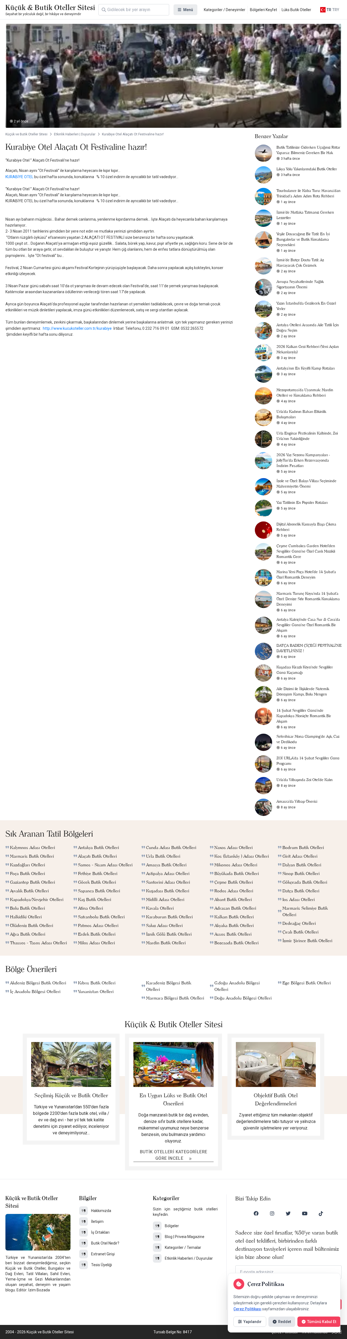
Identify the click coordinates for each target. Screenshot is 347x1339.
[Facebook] (256, 1213)
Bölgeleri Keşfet (263, 10)
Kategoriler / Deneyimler (224, 10)
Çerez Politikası (247, 1309)
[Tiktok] (321, 1213)
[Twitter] (288, 1213)
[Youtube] (304, 1213)
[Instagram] (272, 1213)
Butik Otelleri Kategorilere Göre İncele (173, 1155)
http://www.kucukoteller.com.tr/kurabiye (77, 328)
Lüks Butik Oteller (296, 10)
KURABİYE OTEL (19, 177)
